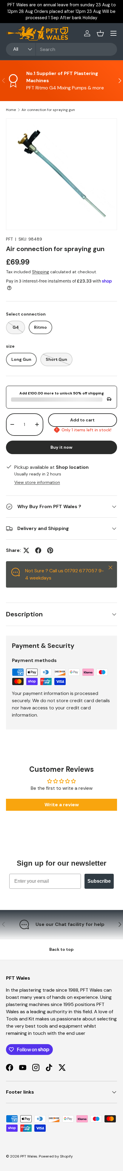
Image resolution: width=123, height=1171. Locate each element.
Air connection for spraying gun (48, 110)
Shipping (40, 271)
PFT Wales (28, 1156)
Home (11, 110)
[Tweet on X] (26, 550)
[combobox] (61, 49)
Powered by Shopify (56, 1156)
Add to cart (82, 420)
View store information (37, 482)
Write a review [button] (61, 804)
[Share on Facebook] (38, 550)
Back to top (61, 949)
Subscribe (99, 881)
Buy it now (61, 447)
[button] (100, 33)
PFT (9, 239)
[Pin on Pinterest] (50, 550)
